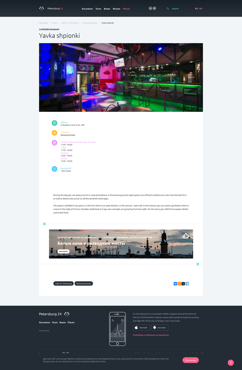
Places (126, 8)
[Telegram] (187, 283)
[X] (183, 283)
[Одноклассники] (179, 283)
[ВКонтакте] (175, 283)
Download (143, 327)
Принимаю (190, 360)
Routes (116, 8)
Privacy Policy (44, 330)
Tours (98, 8)
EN (200, 8)
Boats (107, 8)
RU (196, 8)
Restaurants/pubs (68, 134)
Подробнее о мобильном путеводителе (151, 334)
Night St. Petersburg (63, 283)
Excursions (87, 8)
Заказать (63, 251)
